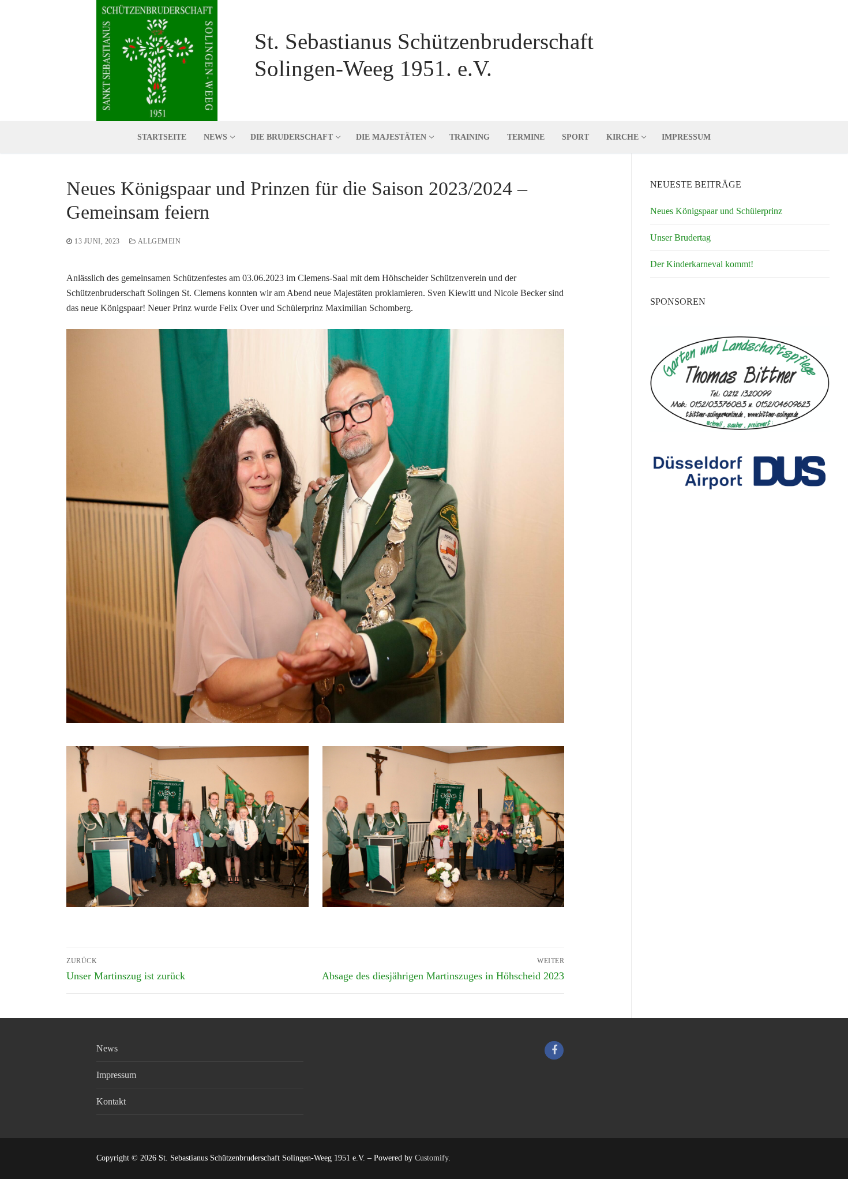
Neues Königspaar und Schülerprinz (716, 211)
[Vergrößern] (545, 348)
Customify (431, 1158)
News (107, 1048)
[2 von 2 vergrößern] (545, 765)
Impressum (116, 1075)
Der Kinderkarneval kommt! (701, 264)
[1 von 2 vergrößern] (289, 765)
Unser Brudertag (680, 237)
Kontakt (111, 1101)
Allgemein (158, 241)
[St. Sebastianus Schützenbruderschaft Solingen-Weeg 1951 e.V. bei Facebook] (554, 1050)
